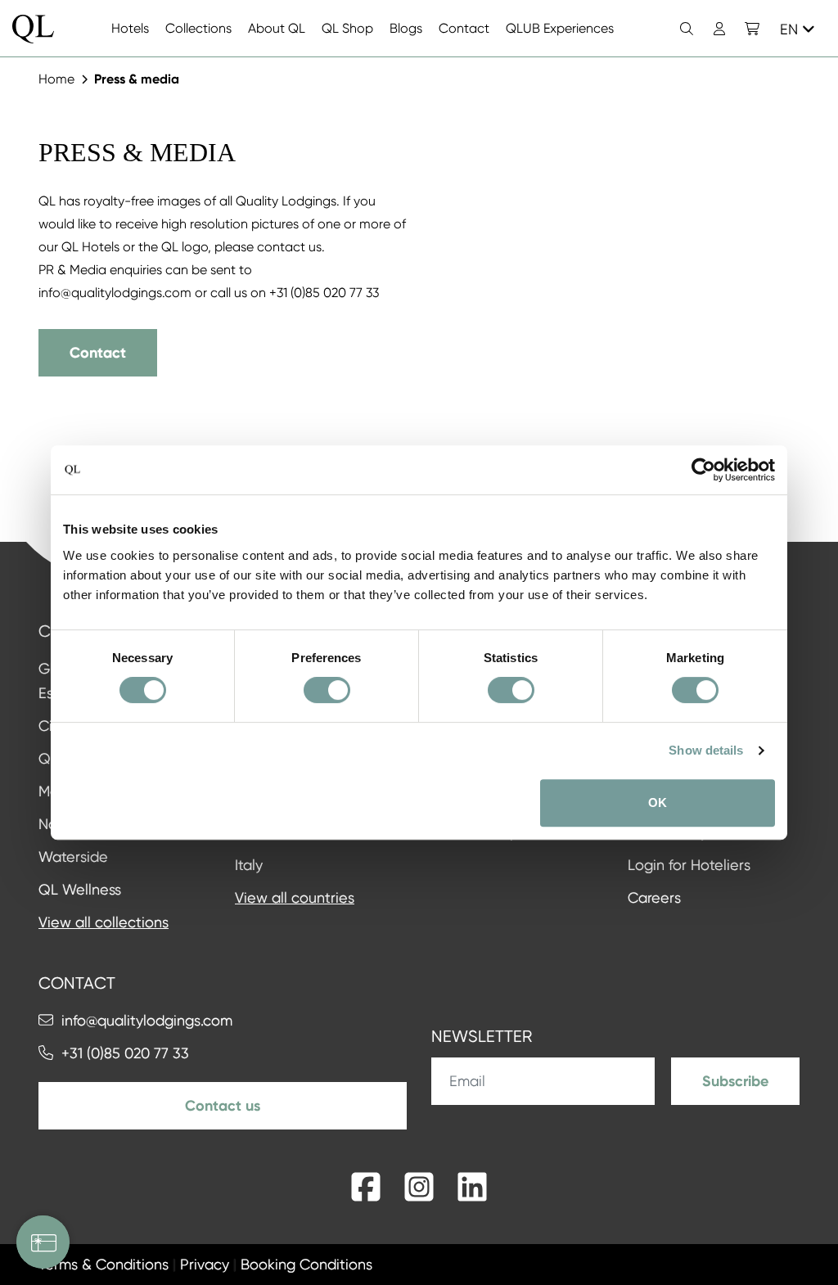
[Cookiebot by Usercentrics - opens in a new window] (703, 470)
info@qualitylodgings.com (146, 1020)
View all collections (103, 922)
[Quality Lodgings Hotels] (33, 29)
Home (56, 79)
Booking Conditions (306, 1264)
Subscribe (735, 1081)
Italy (249, 864)
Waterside (73, 856)
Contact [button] (98, 353)
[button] (752, 28)
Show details (706, 750)
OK (657, 802)
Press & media (136, 79)
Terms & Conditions (103, 1264)
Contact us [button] (222, 1106)
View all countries (294, 897)
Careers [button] (654, 897)
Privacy (204, 1264)
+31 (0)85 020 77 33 (125, 1053)
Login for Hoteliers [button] (689, 864)
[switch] (327, 690)
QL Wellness (79, 889)
